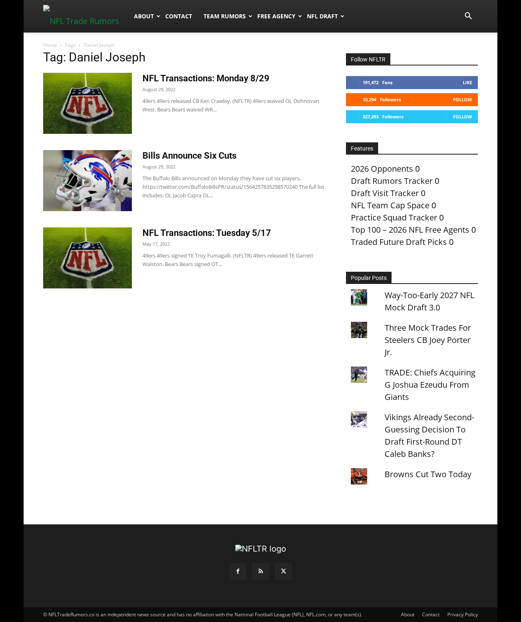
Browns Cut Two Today (428, 474)
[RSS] (260, 571)
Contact (178, 16)
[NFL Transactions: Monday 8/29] (87, 103)
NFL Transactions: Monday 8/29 (205, 78)
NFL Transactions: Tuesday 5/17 (206, 233)
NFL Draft (322, 16)
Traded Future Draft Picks (399, 241)
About (144, 16)
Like (467, 82)
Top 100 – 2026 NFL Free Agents (410, 229)
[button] (468, 16)
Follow (462, 99)
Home (50, 44)
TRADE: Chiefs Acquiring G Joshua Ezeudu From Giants (430, 384)
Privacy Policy (462, 614)
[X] (283, 571)
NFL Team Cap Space (390, 205)
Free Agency (276, 16)
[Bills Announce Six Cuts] (87, 180)
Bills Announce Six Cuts (189, 156)
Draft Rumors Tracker (392, 180)
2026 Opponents (382, 168)
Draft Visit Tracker (385, 193)
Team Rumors (225, 16)
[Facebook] (238, 571)
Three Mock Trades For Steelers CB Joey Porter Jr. (428, 340)
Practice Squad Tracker (394, 217)
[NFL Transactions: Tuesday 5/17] (87, 257)
